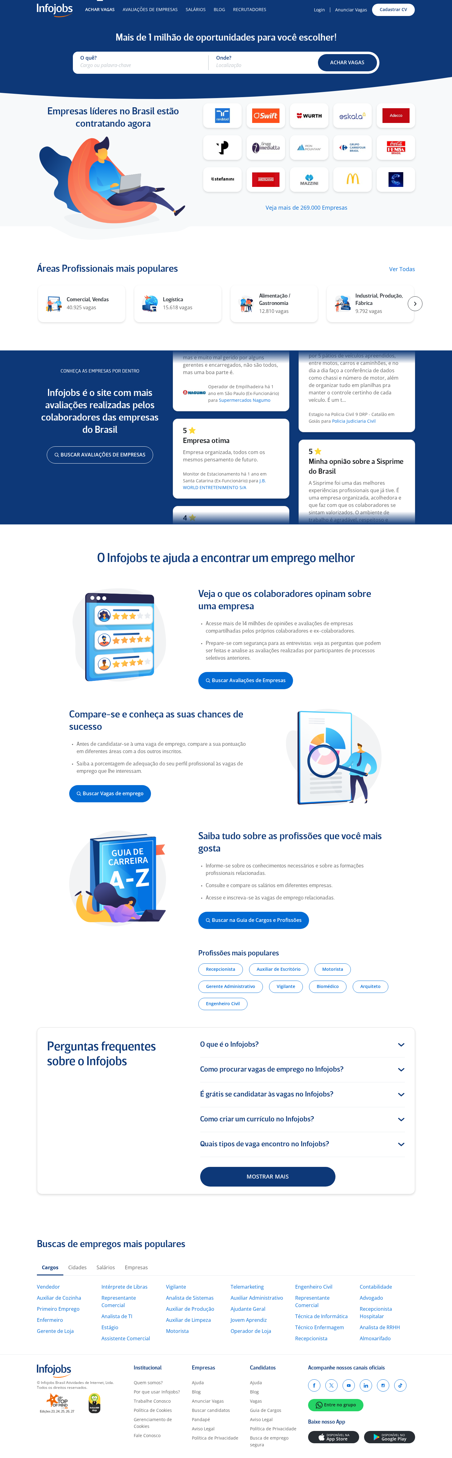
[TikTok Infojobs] (400, 1385)
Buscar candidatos (211, 1410)
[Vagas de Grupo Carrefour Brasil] (352, 147)
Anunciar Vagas (351, 10)
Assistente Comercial (125, 1338)
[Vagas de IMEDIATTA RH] (266, 147)
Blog (219, 9)
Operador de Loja (251, 1331)
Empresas (136, 1267)
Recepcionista (311, 1338)
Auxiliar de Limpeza (188, 1320)
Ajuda (198, 1382)
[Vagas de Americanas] (266, 179)
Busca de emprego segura (269, 1441)
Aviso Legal (203, 1429)
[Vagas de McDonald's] (352, 179)
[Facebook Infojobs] (314, 1385)
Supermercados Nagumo (244, 386)
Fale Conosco (147, 1435)
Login (319, 10)
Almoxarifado (375, 1338)
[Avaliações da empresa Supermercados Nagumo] (194, 379)
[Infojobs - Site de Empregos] (55, 9)
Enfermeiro (50, 1320)
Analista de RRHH (380, 1327)
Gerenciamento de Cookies (153, 1423)
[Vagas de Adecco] (396, 115)
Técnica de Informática (321, 1316)
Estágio (109, 1327)
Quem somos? (148, 1382)
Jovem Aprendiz (249, 1320)
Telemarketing (247, 1286)
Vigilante (176, 1286)
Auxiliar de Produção (190, 1309)
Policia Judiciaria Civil (354, 406)
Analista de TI (116, 1316)
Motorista (177, 1331)
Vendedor (48, 1286)
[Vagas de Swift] (266, 115)
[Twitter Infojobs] (331, 1385)
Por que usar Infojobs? (157, 1392)
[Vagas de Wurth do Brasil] (309, 115)
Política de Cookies (153, 1410)
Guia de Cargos (265, 1410)
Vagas (256, 1401)
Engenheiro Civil (313, 1286)
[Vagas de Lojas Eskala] (352, 115)
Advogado (371, 1297)
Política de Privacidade (215, 1438)
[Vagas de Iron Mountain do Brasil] (309, 147)
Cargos (50, 1267)
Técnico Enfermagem (319, 1327)
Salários (196, 9)
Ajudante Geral (248, 1309)
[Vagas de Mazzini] (309, 179)
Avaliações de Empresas (150, 9)
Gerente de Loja (55, 1331)
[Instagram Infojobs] (383, 1385)
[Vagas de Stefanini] (222, 179)
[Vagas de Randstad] (222, 115)
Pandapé (201, 1419)
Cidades (77, 1267)
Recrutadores (249, 9)
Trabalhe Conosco (152, 1401)
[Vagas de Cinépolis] (396, 179)
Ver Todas (402, 269)
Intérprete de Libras (124, 1286)
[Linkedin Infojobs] (366, 1385)
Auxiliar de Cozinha (59, 1297)
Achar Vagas (100, 9)
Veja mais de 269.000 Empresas (306, 207)
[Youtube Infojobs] (349, 1385)
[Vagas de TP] (222, 147)
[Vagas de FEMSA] (396, 147)
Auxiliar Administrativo (257, 1297)
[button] (347, 62)
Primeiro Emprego (58, 1309)
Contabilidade (376, 1286)
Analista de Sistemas (190, 1297)
